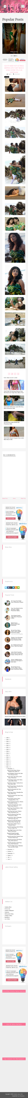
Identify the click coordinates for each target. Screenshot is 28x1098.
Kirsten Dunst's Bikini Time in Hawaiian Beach (13, 824)
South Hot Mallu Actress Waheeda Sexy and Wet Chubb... (15, 846)
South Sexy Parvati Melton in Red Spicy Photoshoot (14, 808)
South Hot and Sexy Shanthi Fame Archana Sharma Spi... (15, 837)
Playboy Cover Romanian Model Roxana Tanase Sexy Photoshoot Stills (16, 639)
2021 (7, 747)
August (9, 855)
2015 (7, 759)
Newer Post (5, 498)
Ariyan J (9, 74)
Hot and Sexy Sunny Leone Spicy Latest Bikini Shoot (14, 780)
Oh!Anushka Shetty (9, 914)
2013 (7, 763)
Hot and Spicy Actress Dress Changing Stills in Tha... (13, 799)
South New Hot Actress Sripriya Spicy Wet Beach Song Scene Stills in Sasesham (14, 69)
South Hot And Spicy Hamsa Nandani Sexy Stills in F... (13, 771)
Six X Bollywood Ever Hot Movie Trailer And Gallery (17, 645)
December (10, 768)
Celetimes (7, 912)
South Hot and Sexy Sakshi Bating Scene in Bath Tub (15, 827)
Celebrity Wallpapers (9, 910)
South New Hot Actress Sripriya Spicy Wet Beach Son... (14, 812)
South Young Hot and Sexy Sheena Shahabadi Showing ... (15, 802)
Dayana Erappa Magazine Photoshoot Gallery (15, 698)
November (10, 849)
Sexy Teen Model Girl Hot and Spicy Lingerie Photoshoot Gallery (17, 609)
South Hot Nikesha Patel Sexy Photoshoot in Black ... (14, 815)
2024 (7, 741)
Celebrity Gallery (8, 915)
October (9, 851)
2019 (7, 751)
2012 (7, 765)
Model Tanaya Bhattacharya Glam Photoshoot (15, 624)
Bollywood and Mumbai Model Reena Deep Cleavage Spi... (14, 821)
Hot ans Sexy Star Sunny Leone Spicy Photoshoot (14, 777)
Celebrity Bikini (8, 907)
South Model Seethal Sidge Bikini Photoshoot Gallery (16, 617)
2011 (7, 767)
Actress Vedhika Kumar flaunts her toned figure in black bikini (16, 660)
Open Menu (22, 6)
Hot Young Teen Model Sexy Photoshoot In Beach (17, 601)
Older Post (23, 498)
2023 (7, 743)
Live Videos (7, 919)
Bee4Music (7, 917)
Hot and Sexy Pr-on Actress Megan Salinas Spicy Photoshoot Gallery (17, 668)
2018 (7, 753)
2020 (7, 749)
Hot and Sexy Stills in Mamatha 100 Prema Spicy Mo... (14, 818)
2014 (7, 761)
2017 (7, 755)
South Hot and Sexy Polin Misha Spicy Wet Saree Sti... (14, 840)
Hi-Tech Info (7, 908)
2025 (7, 739)
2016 (7, 757)
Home (14, 498)
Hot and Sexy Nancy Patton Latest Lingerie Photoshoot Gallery (16, 631)
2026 (7, 737)
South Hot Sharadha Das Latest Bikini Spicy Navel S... (14, 805)
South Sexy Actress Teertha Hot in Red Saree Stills (15, 783)
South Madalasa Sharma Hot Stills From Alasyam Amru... (15, 774)
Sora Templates (20, 1096)
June (9, 859)
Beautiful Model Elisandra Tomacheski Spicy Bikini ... (14, 834)
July (9, 857)
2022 (7, 745)
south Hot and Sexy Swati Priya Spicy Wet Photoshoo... (14, 843)
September (10, 853)
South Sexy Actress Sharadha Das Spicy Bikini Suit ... (15, 793)
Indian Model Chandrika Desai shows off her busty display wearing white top (17, 653)
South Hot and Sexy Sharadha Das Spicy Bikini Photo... (15, 787)
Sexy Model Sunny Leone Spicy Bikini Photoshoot (14, 831)
